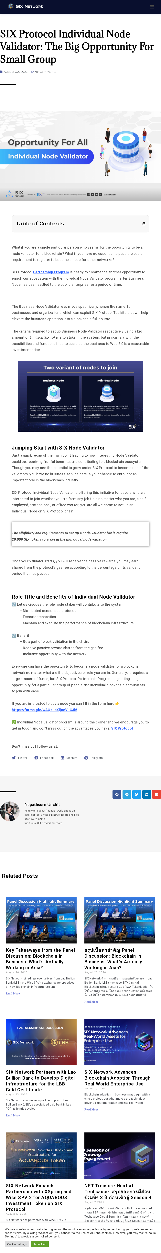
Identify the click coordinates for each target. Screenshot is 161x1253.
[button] (144, 223)
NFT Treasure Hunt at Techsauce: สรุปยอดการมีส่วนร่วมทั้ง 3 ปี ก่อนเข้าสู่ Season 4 (118, 1191)
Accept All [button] (40, 1244)
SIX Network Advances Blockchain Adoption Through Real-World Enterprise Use (117, 1078)
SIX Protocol (122, 728)
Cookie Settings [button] (17, 1244)
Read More (13, 993)
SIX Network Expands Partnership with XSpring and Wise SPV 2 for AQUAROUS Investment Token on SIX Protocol (38, 1197)
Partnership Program (51, 272)
